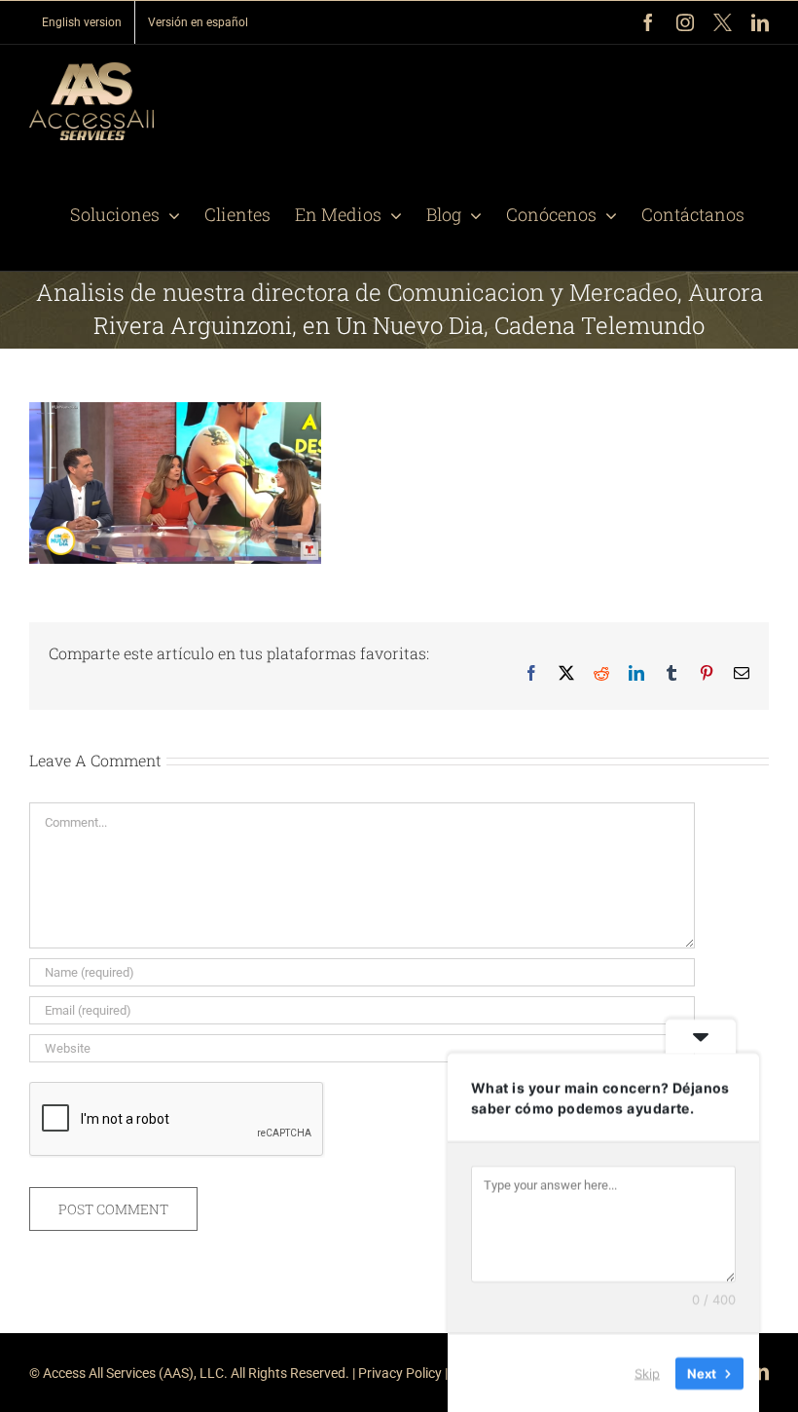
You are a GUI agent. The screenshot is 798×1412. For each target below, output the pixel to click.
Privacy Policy (400, 1373)
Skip (647, 1372)
